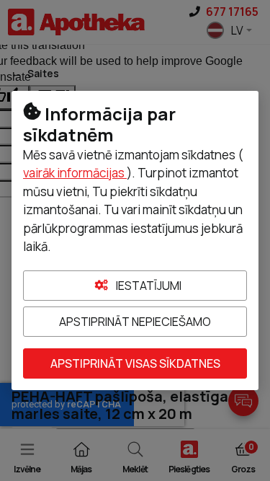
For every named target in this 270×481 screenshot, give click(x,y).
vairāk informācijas (75, 172)
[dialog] (135, 240)
